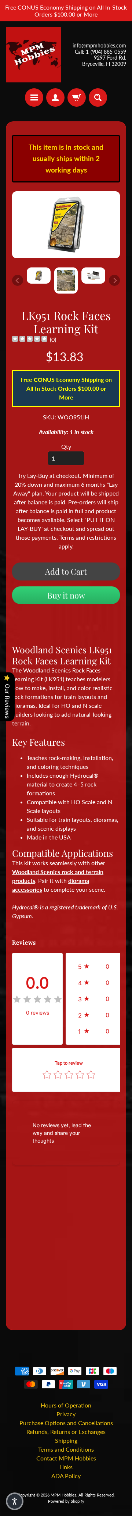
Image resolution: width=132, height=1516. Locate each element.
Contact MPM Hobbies (66, 1458)
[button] (95, 966)
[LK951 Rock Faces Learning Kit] (39, 275)
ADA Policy (66, 1475)
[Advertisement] (66, 1249)
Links (66, 1466)
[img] (29, 340)
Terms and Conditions (66, 1449)
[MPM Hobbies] (33, 54)
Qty (66, 446)
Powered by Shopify (66, 1501)
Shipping (66, 1440)
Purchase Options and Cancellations (66, 1422)
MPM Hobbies (63, 1494)
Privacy (66, 1413)
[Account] (55, 97)
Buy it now (66, 595)
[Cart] (76, 97)
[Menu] (34, 97)
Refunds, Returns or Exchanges (66, 1431)
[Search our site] (98, 97)
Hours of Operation (66, 1405)
